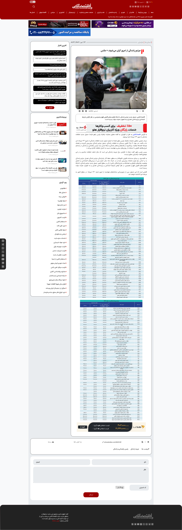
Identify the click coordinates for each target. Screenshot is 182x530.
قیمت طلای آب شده (59, 255)
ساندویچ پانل (61, 213)
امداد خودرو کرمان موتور (58, 263)
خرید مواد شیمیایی (60, 242)
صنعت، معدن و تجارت (86, 12)
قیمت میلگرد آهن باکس (58, 267)
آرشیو (50, 108)
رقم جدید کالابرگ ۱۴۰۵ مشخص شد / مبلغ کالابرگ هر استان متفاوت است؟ (46, 169)
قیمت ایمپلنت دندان (59, 251)
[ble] (130, 6)
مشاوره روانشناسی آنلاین (58, 271)
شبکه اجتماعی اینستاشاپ (57, 276)
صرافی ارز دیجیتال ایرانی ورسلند (56, 288)
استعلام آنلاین (61, 222)
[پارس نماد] (59, 32)
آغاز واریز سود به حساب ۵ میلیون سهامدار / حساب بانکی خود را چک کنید (46, 160)
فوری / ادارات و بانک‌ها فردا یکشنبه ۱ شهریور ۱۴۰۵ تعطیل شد (45, 124)
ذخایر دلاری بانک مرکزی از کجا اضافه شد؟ (55, 69)
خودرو (123, 12)
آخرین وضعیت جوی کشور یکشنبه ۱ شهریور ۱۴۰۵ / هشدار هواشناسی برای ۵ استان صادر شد (51, 82)
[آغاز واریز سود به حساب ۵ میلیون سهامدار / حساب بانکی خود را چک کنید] (62, 161)
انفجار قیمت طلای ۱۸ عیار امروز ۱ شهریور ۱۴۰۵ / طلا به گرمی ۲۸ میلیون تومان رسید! (50, 53)
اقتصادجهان (42, 12)
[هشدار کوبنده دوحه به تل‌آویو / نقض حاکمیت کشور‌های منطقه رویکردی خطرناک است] (62, 152)
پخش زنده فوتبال (60, 234)
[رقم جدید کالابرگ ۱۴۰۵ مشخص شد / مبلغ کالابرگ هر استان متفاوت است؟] (62, 170)
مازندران (140, 42)
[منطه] (59, 24)
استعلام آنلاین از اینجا (59, 259)
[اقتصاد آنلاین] (82, 6)
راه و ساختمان (113, 12)
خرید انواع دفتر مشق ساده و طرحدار (54, 292)
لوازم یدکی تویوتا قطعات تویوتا (56, 284)
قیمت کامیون (61, 217)
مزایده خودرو (62, 209)
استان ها (32, 12)
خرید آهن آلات (61, 226)
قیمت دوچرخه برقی (60, 247)
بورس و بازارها (142, 12)
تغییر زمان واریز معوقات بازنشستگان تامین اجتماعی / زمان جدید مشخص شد (47, 142)
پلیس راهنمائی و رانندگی (120, 449)
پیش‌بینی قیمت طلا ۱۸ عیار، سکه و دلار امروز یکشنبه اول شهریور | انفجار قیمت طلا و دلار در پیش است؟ (51, 88)
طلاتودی (63, 188)
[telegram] (146, 6)
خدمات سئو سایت (60, 238)
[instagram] (138, 6)
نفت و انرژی (100, 12)
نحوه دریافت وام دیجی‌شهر (57, 280)
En (149, 2)
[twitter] (141, 6)
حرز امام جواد (61, 205)
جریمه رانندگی (135, 449)
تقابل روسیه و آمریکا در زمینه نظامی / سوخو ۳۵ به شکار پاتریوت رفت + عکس (51, 101)
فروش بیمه (62, 197)
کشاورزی (61, 12)
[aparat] (148, 6)
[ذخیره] (143, 111)
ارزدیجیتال (72, 12)
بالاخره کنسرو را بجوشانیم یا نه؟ (57, 65)
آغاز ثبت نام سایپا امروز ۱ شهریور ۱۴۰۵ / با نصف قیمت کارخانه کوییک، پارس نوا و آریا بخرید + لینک (50, 75)
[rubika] (133, 6)
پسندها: (50, 442)
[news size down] (86, 111)
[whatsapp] (143, 6)
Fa (151, 2)
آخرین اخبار (62, 45)
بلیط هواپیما (62, 201)
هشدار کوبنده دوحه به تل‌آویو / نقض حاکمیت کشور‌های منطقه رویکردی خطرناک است (46, 151)
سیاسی (53, 12)
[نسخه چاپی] (137, 111)
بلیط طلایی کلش (60, 230)
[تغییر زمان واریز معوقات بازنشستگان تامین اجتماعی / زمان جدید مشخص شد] (62, 143)
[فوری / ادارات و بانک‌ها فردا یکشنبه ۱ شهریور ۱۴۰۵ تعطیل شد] (61, 125)
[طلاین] (122, 24)
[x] (3, 251)
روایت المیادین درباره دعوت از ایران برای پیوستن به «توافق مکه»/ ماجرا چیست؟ (132, 17)
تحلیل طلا (62, 192)
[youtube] (136, 6)
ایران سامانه (55, 521)
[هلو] (111, 128)
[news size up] (79, 111)
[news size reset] (83, 111)
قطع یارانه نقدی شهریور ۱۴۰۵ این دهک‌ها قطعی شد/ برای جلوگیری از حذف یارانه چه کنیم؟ (46, 133)
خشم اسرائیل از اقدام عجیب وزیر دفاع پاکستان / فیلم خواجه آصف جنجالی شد (50, 59)
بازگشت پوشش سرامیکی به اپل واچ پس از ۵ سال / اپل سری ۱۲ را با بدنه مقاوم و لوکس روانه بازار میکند (50, 95)
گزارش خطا (77, 442)
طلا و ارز (131, 12)
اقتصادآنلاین (137, 134)
